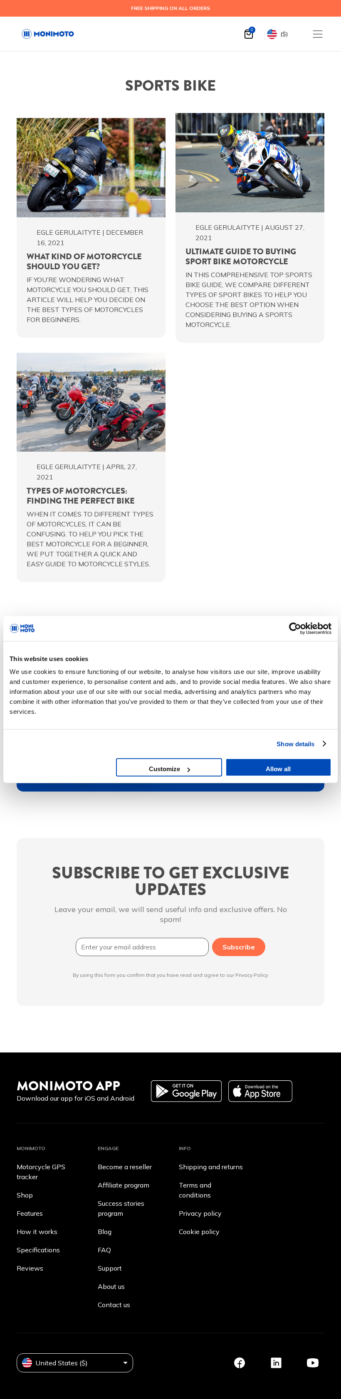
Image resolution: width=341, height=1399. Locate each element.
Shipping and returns (211, 1167)
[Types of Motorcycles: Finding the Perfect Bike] (91, 402)
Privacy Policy (251, 975)
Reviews (30, 1268)
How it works (37, 1231)
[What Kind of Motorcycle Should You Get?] (91, 167)
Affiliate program (123, 1185)
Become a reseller (125, 1167)
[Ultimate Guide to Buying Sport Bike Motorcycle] (249, 162)
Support (110, 1268)
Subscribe (238, 947)
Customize (164, 768)
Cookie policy (199, 1231)
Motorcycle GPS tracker (41, 1172)
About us (111, 1286)
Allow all (278, 768)
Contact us (114, 1305)
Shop (25, 1195)
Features (30, 1213)
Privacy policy (200, 1213)
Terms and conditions (195, 1190)
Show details (295, 743)
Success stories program (121, 1208)
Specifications (38, 1250)
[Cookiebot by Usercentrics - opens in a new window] (295, 628)
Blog (104, 1231)
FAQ (104, 1250)
